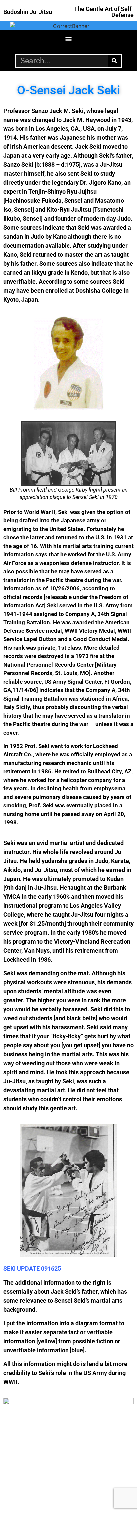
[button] (68, 38)
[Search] (114, 61)
